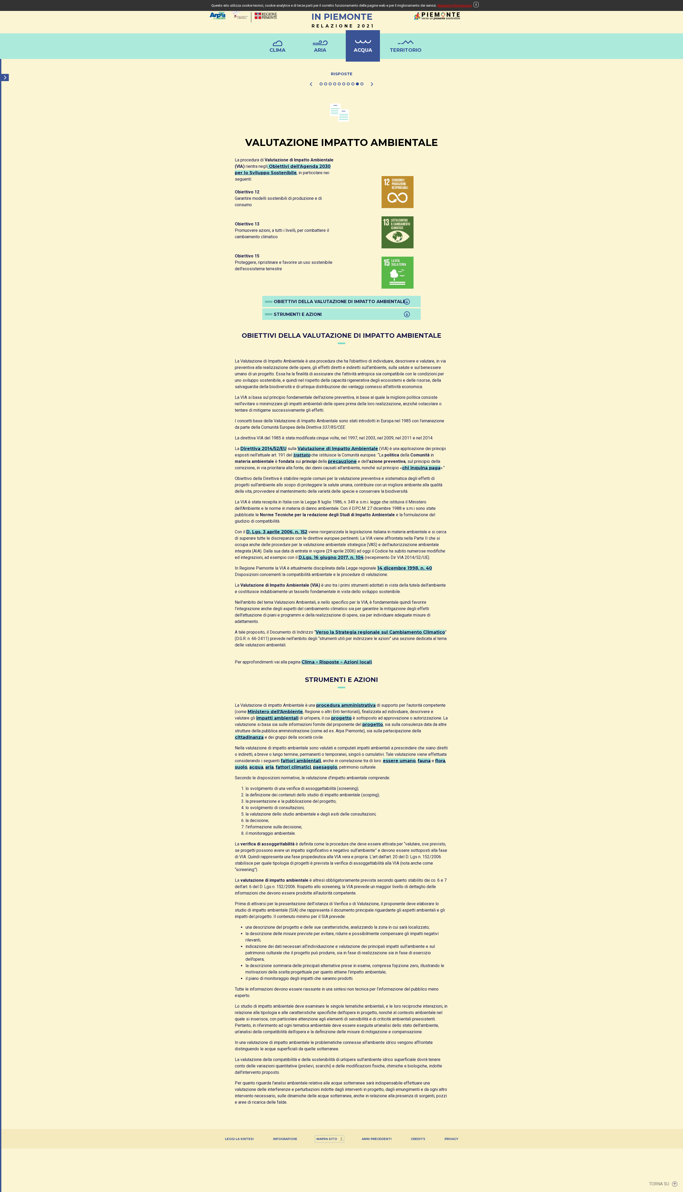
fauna (424, 760)
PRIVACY (451, 1139)
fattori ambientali (301, 760)
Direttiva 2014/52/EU (263, 448)
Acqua (363, 50)
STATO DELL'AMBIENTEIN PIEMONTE (342, 16)
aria (269, 767)
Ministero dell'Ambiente (275, 711)
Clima (277, 50)
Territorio (406, 50)
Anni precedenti (377, 1139)
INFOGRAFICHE (285, 1139)
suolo (241, 767)
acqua (256, 767)
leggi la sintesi (239, 1139)
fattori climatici (293, 767)
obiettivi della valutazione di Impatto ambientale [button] (340, 301)
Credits (418, 1139)
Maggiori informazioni (455, 5)
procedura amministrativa (346, 705)
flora (440, 760)
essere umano (399, 760)
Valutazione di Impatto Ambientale (337, 448)
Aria (320, 50)
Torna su (659, 1183)
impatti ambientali (277, 718)
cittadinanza (249, 737)
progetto (341, 718)
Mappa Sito (326, 1139)
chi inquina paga (421, 467)
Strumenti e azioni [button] (298, 314)
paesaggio (325, 767)
